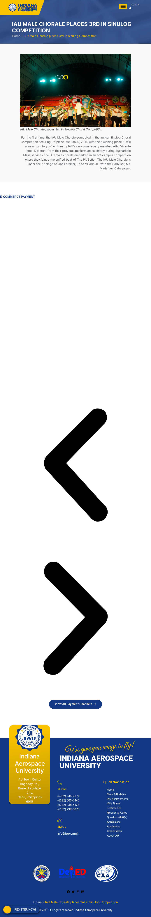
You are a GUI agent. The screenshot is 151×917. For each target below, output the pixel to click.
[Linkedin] (82, 891)
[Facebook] (68, 891)
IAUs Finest (113, 803)
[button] (75, 466)
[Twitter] (73, 891)
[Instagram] (77, 891)
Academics (113, 826)
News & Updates (116, 794)
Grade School (114, 831)
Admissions (114, 821)
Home (16, 36)
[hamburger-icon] (123, 6)
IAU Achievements (118, 798)
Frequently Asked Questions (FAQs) (117, 815)
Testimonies (114, 808)
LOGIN (135, 4)
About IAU (113, 835)
